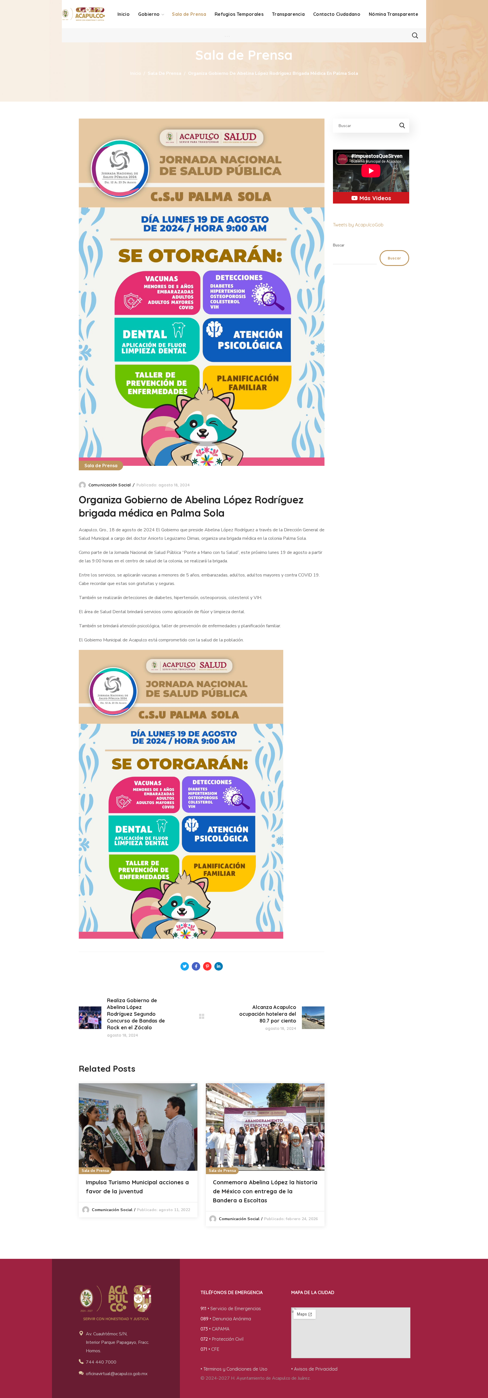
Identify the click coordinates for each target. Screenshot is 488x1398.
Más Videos (374, 198)
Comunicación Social (109, 485)
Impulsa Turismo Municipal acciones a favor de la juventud (137, 1187)
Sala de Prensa (164, 73)
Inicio (135, 73)
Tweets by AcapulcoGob (358, 225)
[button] (415, 35)
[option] (138, 1150)
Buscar (339, 245)
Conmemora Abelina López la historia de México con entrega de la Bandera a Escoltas (265, 1191)
